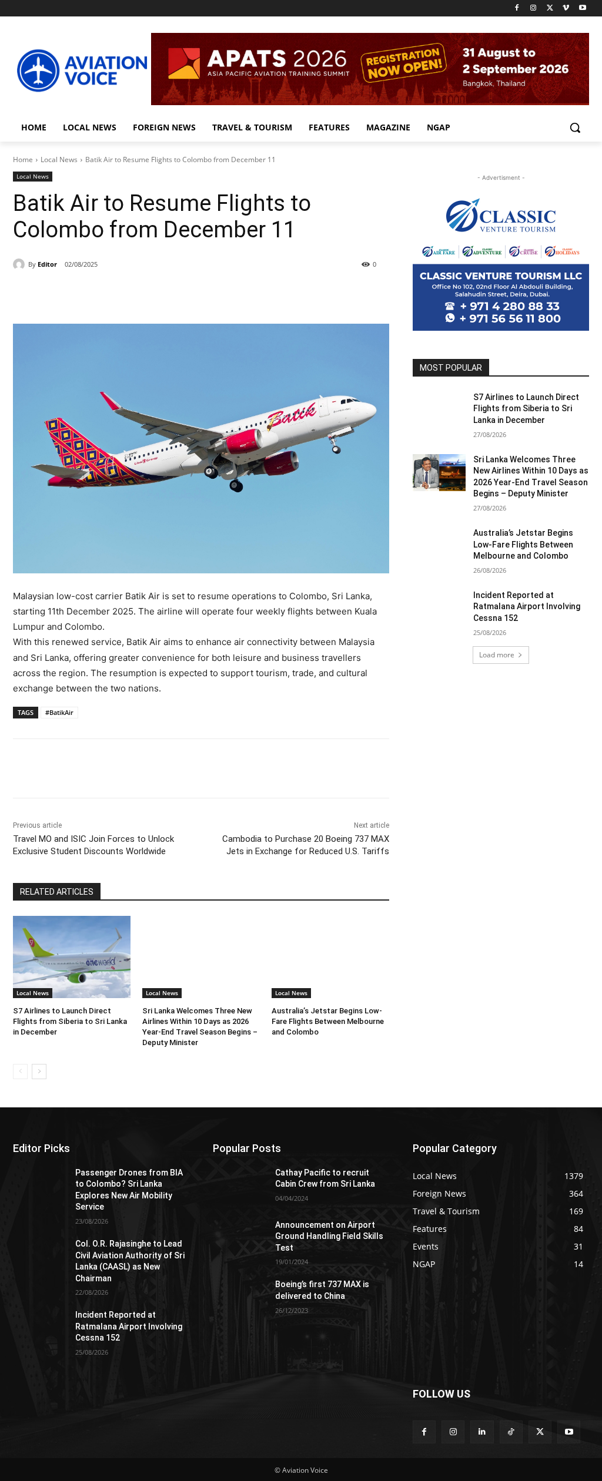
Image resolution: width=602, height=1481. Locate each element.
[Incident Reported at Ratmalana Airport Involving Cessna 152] (439, 608)
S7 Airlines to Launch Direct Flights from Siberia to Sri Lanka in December (70, 1021)
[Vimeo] (566, 8)
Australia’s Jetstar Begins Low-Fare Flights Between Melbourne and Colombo (328, 1021)
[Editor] (20, 264)
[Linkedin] (481, 1431)
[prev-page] (20, 1071)
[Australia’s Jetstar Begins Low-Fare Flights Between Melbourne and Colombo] (330, 957)
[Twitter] (550, 8)
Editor (47, 264)
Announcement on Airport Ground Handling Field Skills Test (329, 1236)
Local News (59, 159)
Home (23, 159)
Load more (496, 655)
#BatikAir (59, 712)
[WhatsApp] (175, 294)
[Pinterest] (148, 294)
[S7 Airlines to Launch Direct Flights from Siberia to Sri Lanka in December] (72, 957)
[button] (575, 127)
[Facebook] (517, 8)
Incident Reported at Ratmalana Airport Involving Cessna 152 (526, 606)
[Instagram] (533, 8)
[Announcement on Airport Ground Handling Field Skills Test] (239, 1238)
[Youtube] (582, 8)
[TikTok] (511, 1431)
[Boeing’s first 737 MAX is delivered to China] (239, 1297)
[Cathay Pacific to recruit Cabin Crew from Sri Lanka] (239, 1185)
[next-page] (39, 1071)
